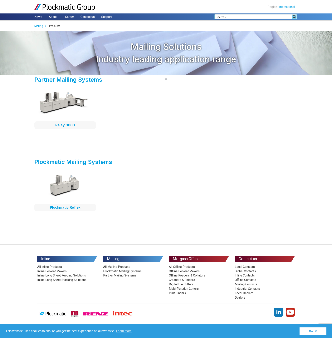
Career (69, 17)
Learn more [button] (124, 331)
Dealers (240, 297)
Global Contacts (245, 271)
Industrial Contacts (247, 289)
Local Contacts (245, 267)
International (287, 7)
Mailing (38, 25)
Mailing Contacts (246, 284)
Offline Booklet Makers (184, 271)
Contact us (88, 17)
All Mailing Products (116, 267)
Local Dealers (244, 293)
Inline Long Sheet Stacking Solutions (61, 280)
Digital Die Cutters (181, 284)
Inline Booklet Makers (52, 271)
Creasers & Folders (182, 280)
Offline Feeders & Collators (187, 275)
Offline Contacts (245, 280)
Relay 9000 (65, 125)
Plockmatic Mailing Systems (122, 271)
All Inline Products (49, 267)
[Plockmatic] (65, 7)
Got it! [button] (313, 331)
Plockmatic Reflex (65, 207)
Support (106, 17)
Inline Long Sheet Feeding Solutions (61, 275)
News (38, 17)
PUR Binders (177, 293)
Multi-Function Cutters (184, 289)
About (53, 17)
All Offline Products (182, 267)
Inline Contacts (245, 275)
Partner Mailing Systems (119, 275)
